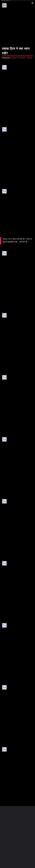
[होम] (4, 7)
